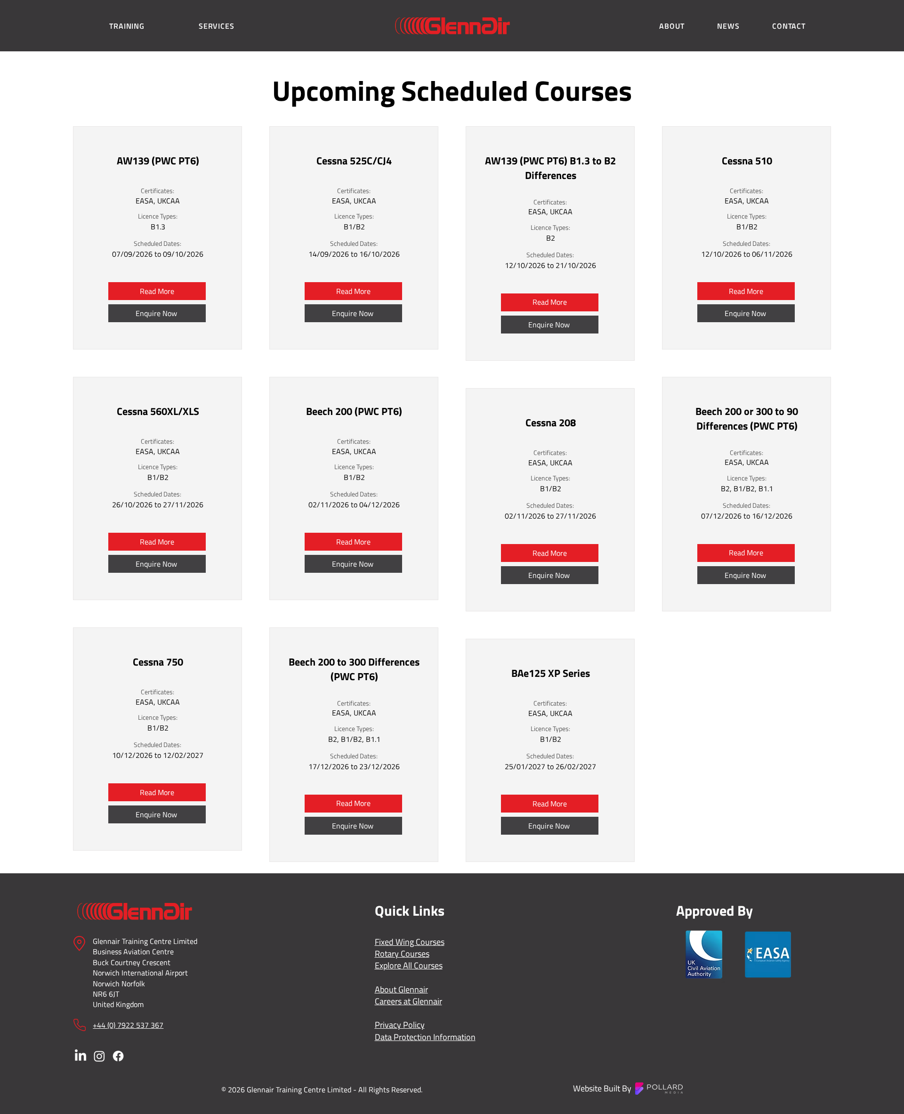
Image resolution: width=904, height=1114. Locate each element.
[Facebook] (118, 1056)
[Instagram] (99, 1056)
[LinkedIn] (80, 1056)
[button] (127, 26)
